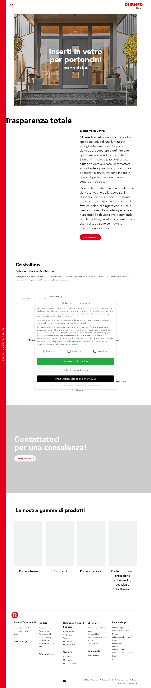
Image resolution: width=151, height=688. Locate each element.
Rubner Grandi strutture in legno (122, 638)
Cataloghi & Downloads (94, 653)
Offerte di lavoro (47, 654)
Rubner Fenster (118, 650)
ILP (113, 659)
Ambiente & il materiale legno (97, 629)
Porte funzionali (45, 637)
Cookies (133, 683)
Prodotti (43, 622)
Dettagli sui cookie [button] (59, 385)
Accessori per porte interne (46, 645)
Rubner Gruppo (118, 628)
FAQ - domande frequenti (98, 637)
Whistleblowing (122, 680)
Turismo (66, 638)
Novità (90, 640)
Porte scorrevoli (45, 634)
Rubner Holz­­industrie (120, 631)
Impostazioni (73, 344)
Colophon (94, 680)
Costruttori (67, 635)
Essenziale (51, 351)
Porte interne (44, 631)
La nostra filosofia (94, 634)
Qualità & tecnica (94, 643)
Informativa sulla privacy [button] (77, 385)
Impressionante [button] (93, 385)
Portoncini (43, 628)
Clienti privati (68, 632)
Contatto (68, 651)
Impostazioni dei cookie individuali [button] (75, 378)
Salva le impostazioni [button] (75, 370)
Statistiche (76, 351)
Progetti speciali (69, 644)
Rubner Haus (117, 643)
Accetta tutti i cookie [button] (75, 361)
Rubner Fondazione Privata (122, 653)
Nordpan (115, 634)
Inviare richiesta (69, 663)
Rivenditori (67, 641)
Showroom (67, 660)
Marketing (102, 351)
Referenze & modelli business (73, 624)
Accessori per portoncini (48, 640)
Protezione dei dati (107, 680)
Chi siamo (93, 622)
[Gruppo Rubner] (134, 6)
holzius (115, 646)
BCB (114, 656)
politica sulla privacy (53, 341)
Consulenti (67, 657)
